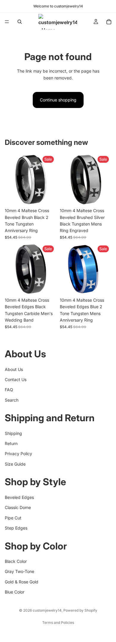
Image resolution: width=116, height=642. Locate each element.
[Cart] (108, 21)
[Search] (19, 21)
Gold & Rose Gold (21, 581)
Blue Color (14, 591)
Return (11, 443)
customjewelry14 (47, 610)
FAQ (9, 389)
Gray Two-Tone (19, 571)
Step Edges (16, 527)
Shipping (13, 433)
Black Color (16, 561)
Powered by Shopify (80, 610)
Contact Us (15, 379)
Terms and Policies (58, 622)
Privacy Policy (18, 453)
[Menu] (7, 22)
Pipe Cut (13, 517)
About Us (14, 369)
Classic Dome (18, 507)
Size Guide (15, 463)
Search (11, 399)
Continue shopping (58, 99)
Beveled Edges (19, 497)
